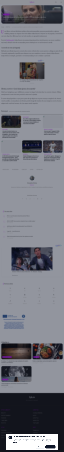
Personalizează (12, 447)
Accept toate (50, 447)
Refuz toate (40, 447)
